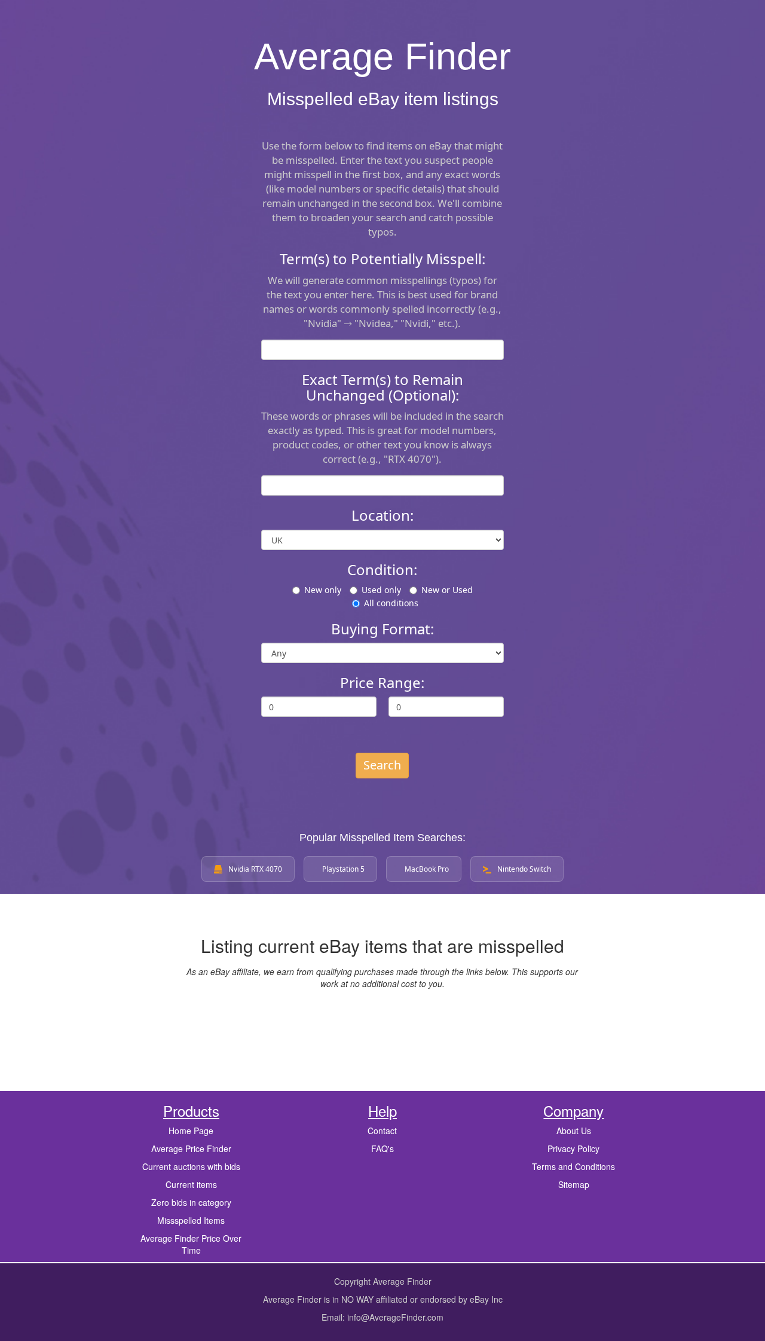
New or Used (447, 589)
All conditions (391, 603)
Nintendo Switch (524, 869)
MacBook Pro (427, 869)
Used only (381, 589)
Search (382, 765)
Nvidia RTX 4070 (255, 869)
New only (322, 589)
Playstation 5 (343, 869)
